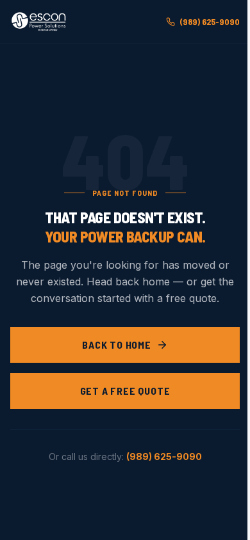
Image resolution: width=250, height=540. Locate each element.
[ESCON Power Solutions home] (39, 21)
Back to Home (116, 344)
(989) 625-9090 (210, 21)
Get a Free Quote (125, 391)
